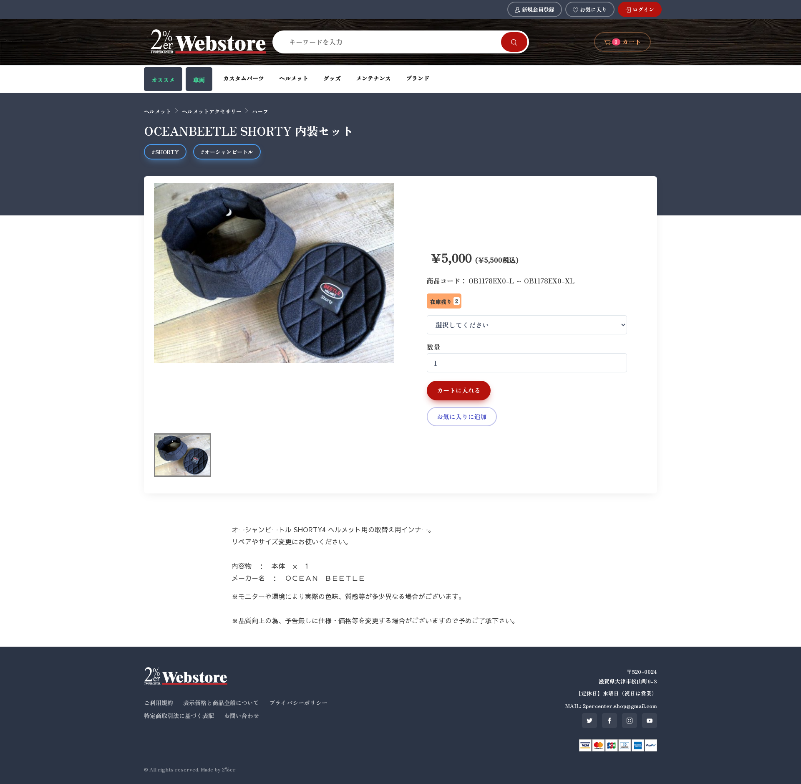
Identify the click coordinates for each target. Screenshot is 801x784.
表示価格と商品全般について (221, 702)
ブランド (417, 78)
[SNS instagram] (629, 720)
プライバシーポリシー (298, 702)
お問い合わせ (241, 715)
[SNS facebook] (609, 720)
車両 (199, 80)
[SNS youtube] (649, 720)
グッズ (332, 78)
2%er (229, 769)
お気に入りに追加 (462, 416)
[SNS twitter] (589, 720)
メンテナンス (373, 78)
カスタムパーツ (243, 78)
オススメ (163, 80)
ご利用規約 (158, 702)
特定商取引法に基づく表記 (179, 715)
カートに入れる (459, 390)
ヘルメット (293, 78)
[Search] (514, 42)
